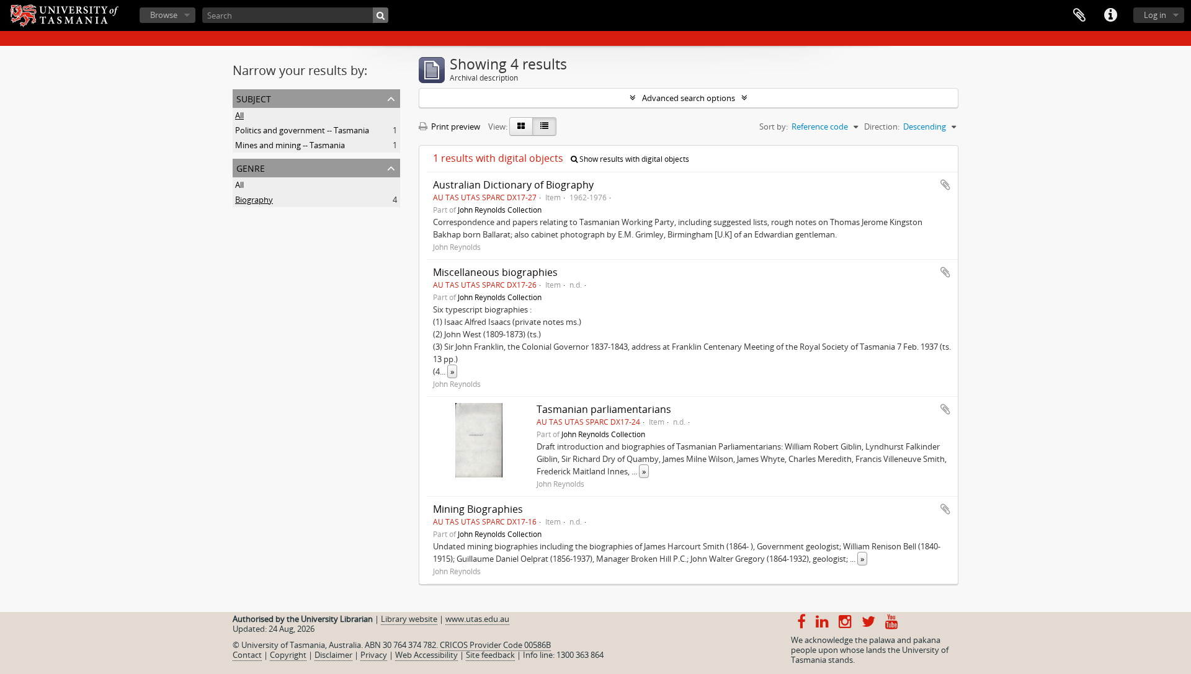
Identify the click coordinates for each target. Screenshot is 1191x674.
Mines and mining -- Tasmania (290, 145)
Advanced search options (688, 98)
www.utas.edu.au (477, 618)
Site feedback (490, 654)
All (239, 115)
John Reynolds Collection (500, 210)
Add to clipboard (945, 185)
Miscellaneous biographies (495, 272)
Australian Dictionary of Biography (513, 185)
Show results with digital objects (633, 159)
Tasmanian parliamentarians (604, 409)
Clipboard (1079, 15)
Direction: (881, 126)
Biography (254, 199)
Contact (247, 654)
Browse (163, 14)
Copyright (288, 654)
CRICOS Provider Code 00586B (495, 644)
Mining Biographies (478, 509)
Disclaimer (333, 654)
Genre (250, 167)
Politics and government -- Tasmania (302, 130)
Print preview (454, 126)
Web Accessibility (426, 654)
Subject (253, 97)
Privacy (373, 654)
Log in (1155, 14)
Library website (409, 618)
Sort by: (773, 126)
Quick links (1110, 15)
